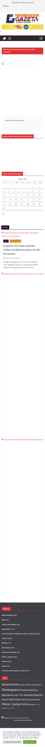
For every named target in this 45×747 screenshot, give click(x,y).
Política (4, 661)
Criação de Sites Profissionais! (22, 720)
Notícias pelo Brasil (9, 652)
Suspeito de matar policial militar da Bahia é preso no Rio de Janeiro (22, 249)
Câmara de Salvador (9, 624)
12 (16, 195)
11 (10, 195)
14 (28, 195)
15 (34, 195)
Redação (17, 258)
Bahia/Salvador (7, 615)
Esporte (5, 638)
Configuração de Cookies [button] (12, 742)
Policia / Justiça (15, 241)
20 (22, 200)
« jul (3, 214)
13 (22, 195)
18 (10, 200)
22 (34, 200)
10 (4, 195)
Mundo (4, 643)
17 (4, 200)
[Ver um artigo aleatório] (40, 38)
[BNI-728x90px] (22, 26)
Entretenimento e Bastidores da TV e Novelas (19, 634)
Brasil (6, 241)
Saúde (4, 666)
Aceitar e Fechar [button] (29, 742)
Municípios (6, 648)
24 (4, 204)
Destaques (6, 629)
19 (16, 200)
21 (28, 200)
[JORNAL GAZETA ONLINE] (4, 38)
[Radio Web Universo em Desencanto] (18, 64)
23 (40, 200)
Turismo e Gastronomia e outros (14, 671)
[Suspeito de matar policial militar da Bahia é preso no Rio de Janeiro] (22, 234)
